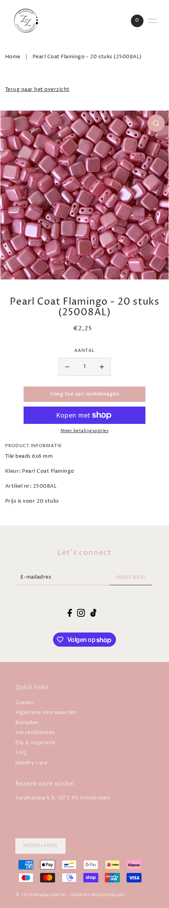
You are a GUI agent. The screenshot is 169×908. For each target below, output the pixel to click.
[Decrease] (67, 366)
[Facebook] (70, 613)
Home (12, 57)
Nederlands (40, 846)
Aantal (84, 350)
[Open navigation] (152, 21)
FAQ (21, 752)
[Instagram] (81, 613)
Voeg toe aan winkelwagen (84, 394)
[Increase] (101, 366)
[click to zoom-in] (156, 123)
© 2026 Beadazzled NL (41, 895)
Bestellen (27, 722)
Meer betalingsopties (84, 431)
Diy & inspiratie (35, 743)
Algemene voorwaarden (46, 712)
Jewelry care (31, 763)
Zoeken (24, 702)
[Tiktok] (93, 613)
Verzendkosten (35, 732)
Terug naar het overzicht (37, 89)
